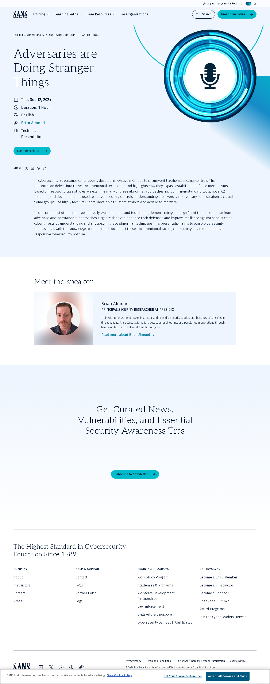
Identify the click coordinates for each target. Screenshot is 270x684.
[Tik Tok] (81, 667)
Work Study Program (153, 577)
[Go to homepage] (20, 14)
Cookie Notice (238, 661)
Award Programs (212, 609)
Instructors (22, 585)
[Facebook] (71, 667)
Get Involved (210, 569)
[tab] (40, 14)
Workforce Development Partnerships (156, 596)
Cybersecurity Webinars (29, 35)
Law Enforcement (151, 606)
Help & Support (88, 569)
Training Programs (153, 569)
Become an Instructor (216, 585)
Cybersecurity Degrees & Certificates (165, 622)
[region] (135, 676)
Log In (210, 3)
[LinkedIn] (40, 667)
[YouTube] (61, 667)
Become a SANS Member (218, 577)
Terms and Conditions (158, 661)
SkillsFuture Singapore (155, 614)
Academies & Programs (155, 585)
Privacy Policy (133, 661)
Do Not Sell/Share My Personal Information (200, 661)
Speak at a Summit (214, 601)
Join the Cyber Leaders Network (223, 617)
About (18, 577)
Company (20, 569)
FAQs (79, 585)
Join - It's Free (229, 3)
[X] (51, 667)
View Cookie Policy (119, 675)
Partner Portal (86, 593)
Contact (81, 577)
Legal (80, 601)
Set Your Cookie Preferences (183, 676)
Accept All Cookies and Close (227, 676)
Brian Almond (33, 123)
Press (18, 601)
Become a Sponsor (214, 593)
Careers (19, 593)
